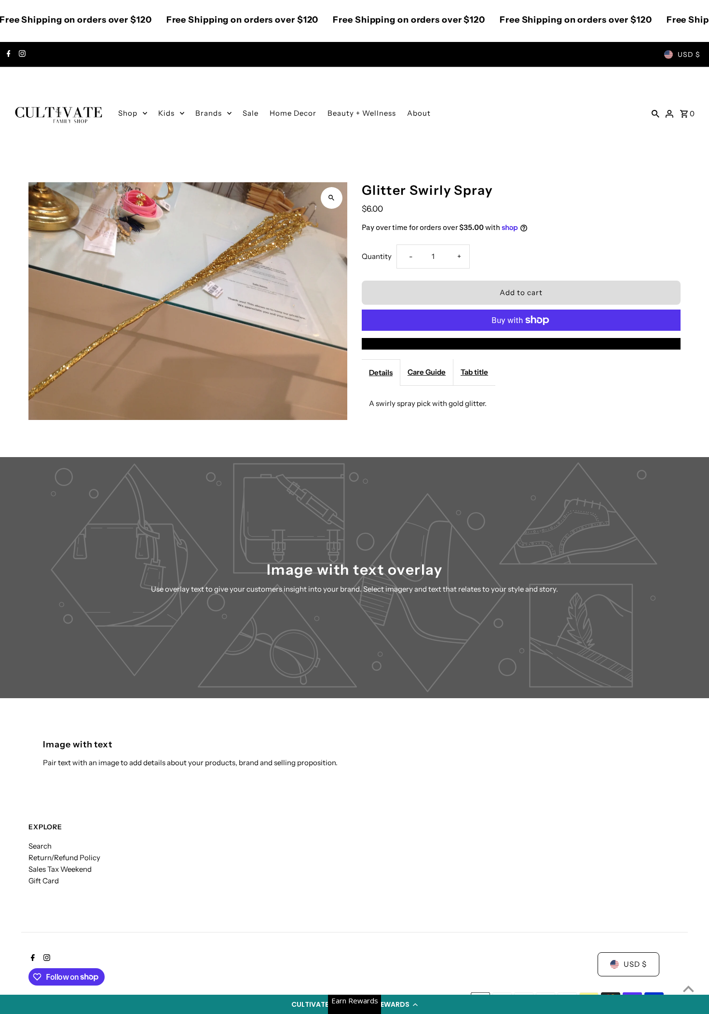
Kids (166, 113)
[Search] (655, 113)
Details (381, 372)
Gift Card (43, 880)
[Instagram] (21, 54)
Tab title (474, 372)
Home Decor (293, 113)
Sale (251, 113)
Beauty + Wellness (361, 113)
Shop (127, 113)
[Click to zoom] (331, 198)
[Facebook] (7, 54)
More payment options (521, 343)
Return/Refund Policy (64, 857)
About (419, 113)
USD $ (689, 54)
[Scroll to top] (688, 989)
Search (40, 846)
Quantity (377, 256)
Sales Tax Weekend (60, 869)
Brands (208, 113)
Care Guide (427, 372)
